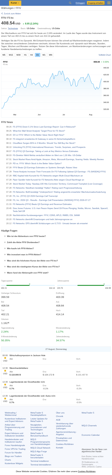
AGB (58, 420)
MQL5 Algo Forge (38, 451)
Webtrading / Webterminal (11, 414)
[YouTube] (97, 445)
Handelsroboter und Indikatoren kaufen (14, 440)
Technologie (13, 28)
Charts (8, 460)
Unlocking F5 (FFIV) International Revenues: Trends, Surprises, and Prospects (49, 147)
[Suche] (70, 3)
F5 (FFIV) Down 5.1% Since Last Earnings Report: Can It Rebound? (44, 127)
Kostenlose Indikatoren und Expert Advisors (15, 420)
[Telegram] (88, 445)
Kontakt (59, 447)
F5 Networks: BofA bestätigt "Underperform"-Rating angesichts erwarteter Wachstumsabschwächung (59, 192)
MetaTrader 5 (88, 413)
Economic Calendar (91, 435)
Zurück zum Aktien (12, 13)
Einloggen (80, 3)
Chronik (59, 416)
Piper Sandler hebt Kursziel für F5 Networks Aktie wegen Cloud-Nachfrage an (48, 180)
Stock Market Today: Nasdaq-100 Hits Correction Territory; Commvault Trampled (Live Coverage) (58, 184)
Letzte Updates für (39, 420)
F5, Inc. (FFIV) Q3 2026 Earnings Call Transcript (35, 196)
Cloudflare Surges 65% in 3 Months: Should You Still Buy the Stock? (44, 143)
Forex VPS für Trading (15, 449)
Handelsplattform (38, 414)
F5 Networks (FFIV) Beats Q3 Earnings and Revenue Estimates (42, 204)
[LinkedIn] (102, 445)
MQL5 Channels (89, 425)
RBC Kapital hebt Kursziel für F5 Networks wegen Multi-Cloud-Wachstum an (48, 175)
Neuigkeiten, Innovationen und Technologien (38, 427)
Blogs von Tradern (13, 456)
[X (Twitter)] (92, 445)
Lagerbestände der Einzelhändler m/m (27, 382)
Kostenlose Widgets (14, 463)
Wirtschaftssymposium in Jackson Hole (27, 355)
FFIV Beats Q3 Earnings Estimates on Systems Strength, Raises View (45, 167)
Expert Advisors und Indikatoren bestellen (14, 434)
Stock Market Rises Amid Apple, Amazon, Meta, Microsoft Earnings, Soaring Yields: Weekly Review (58, 159)
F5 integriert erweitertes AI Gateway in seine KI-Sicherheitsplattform (44, 139)
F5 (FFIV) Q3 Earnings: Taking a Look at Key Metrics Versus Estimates (45, 151)
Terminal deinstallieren (40, 465)
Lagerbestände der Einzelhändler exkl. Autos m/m (32, 396)
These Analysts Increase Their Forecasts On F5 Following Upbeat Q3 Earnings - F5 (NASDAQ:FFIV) (59, 171)
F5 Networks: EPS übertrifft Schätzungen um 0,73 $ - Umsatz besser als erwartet (50, 223)
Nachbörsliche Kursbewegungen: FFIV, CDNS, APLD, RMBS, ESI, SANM (46, 215)
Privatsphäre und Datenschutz (64, 439)
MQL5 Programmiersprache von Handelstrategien (40, 441)
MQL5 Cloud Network (40, 448)
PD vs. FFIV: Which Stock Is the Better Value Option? (37, 163)
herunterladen (36, 456)
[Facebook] (83, 445)
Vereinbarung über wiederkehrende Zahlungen (64, 426)
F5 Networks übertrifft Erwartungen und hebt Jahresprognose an (42, 219)
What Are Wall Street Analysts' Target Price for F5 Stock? (39, 131)
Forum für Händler (13, 452)
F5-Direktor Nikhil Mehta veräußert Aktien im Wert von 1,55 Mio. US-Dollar (47, 155)
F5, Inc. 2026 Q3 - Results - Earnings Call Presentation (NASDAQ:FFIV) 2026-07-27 (52, 200)
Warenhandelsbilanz (18, 368)
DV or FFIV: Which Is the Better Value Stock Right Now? (38, 135)
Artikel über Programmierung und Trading (14, 427)
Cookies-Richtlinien (65, 444)
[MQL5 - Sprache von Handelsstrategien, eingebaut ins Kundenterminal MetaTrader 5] (4, 3)
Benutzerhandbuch (39, 434)
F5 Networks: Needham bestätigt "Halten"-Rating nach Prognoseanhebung (47, 188)
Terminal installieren (39, 461)
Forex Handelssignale (15, 445)
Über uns (60, 413)
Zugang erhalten (95, 3)
